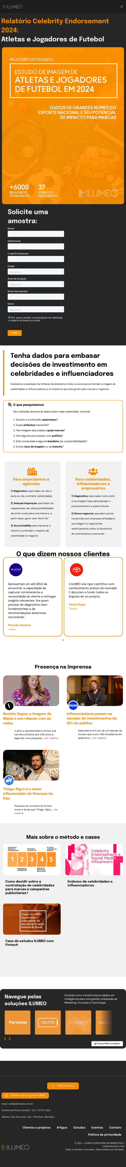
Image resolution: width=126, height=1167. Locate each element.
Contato (115, 1127)
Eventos (97, 1127)
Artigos (62, 1127)
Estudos (79, 1127)
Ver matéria (51, 738)
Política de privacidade (104, 1134)
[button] (3, 596)
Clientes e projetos (37, 1127)
